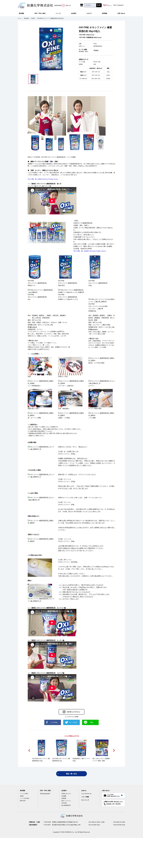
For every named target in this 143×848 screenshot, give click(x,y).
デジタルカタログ (45, 793)
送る (91, 722)
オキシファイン (73, 712)
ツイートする (73, 722)
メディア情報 (85, 797)
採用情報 (104, 13)
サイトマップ (85, 800)
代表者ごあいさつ (66, 793)
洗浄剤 (33, 18)
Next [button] (113, 750)
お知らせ (83, 790)
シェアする (54, 722)
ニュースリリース (86, 793)
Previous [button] (29, 750)
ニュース (58, 13)
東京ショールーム (66, 800)
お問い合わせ (121, 13)
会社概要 (63, 796)
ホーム (19, 18)
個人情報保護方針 (66, 805)
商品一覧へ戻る (71, 774)
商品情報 (21, 13)
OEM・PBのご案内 (39, 13)
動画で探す (23, 800)
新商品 (22, 796)
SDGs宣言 (64, 803)
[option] (51, 49)
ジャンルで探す (24, 793)
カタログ (89, 13)
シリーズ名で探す (24, 798)
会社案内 (73, 13)
